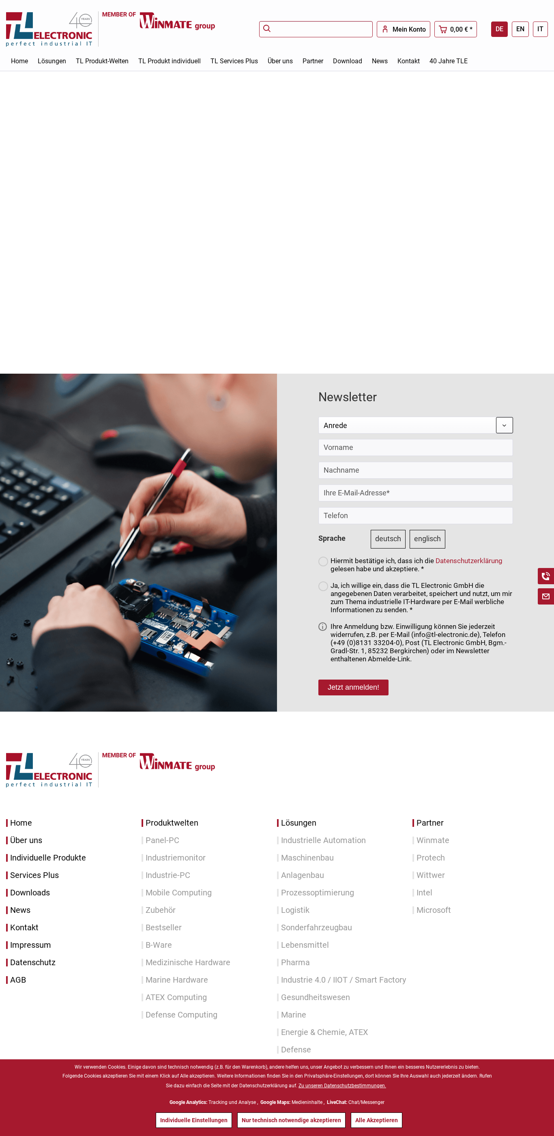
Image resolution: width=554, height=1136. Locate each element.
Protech (431, 858)
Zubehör (161, 910)
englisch (427, 538)
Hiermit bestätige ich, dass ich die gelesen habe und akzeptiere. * (416, 565)
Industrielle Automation (323, 840)
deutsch (388, 538)
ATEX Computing (176, 997)
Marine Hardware (177, 980)
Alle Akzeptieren (376, 1120)
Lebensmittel (305, 945)
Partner (430, 823)
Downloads (30, 893)
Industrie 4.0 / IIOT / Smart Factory (343, 980)
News (20, 910)
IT (540, 29)
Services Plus (34, 875)
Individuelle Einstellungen (194, 1120)
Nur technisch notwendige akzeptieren (291, 1120)
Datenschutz (33, 962)
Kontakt (24, 928)
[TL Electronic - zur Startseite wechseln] (54, 29)
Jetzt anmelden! (353, 687)
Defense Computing (181, 1015)
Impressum (30, 945)
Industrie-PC (168, 875)
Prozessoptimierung (317, 893)
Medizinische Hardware (188, 962)
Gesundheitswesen (315, 997)
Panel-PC (162, 840)
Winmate (433, 840)
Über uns (26, 840)
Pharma (295, 962)
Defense (296, 1050)
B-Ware (159, 945)
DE (499, 29)
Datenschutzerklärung (469, 561)
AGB (18, 980)
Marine (293, 1015)
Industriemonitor (176, 858)
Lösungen (298, 823)
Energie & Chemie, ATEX (324, 1032)
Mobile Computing (179, 893)
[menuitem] (316, 29)
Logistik (295, 910)
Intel (424, 893)
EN (520, 29)
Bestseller (164, 928)
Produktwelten (172, 823)
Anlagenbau (302, 875)
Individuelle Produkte (48, 858)
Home (21, 823)
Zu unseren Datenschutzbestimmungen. (342, 1086)
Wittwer (431, 875)
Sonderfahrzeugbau (316, 928)
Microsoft (434, 910)
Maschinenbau (307, 858)
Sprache (332, 538)
